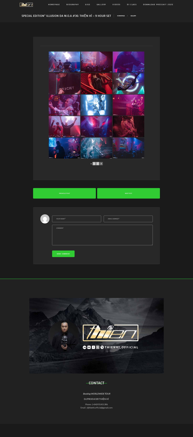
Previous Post (64, 193)
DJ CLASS (132, 4)
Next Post (128, 193)
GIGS (87, 4)
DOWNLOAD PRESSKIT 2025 (158, 4)
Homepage (54, 4)
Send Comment (63, 253)
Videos (117, 4)
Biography (72, 4)
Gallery (101, 4)
